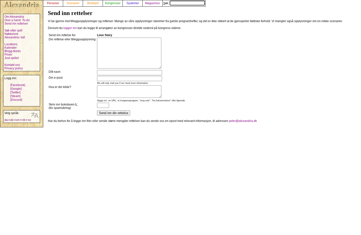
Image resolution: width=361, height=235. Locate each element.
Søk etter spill (13, 30)
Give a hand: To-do (17, 20)
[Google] (16, 88)
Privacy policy (13, 68)
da (6, 120)
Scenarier (73, 3)
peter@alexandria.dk (243, 121)
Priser (8, 54)
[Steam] (15, 96)
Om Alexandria (14, 16)
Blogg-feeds (12, 51)
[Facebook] (17, 85)
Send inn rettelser (16, 23)
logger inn (70, 28)
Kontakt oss (12, 65)
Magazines (152, 3)
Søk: (166, 3)
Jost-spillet (11, 58)
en (18, 120)
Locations (10, 44)
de (12, 120)
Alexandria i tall (14, 37)
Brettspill (93, 3)
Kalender (10, 47)
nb (24, 120)
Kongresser (113, 3)
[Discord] (16, 100)
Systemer (132, 3)
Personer (53, 3)
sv (29, 120)
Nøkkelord (11, 34)
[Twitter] (15, 92)
